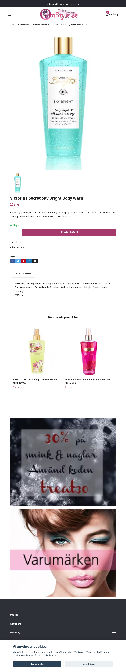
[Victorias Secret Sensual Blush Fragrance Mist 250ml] (89, 351)
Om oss (14, 614)
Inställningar (89, 664)
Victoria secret (40, 24)
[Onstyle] (59, 14)
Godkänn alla (37, 664)
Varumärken (23, 24)
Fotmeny (15, 632)
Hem (12, 24)
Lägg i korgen (71, 232)
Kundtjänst (16, 623)
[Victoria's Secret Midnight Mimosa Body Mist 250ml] (37, 351)
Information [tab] (23, 273)
